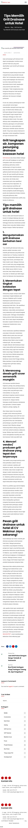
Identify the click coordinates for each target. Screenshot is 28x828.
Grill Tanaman (14, 733)
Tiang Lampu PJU (14, 753)
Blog (12, 27)
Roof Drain (14, 749)
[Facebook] (7, 646)
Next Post (10, 665)
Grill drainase (6, 158)
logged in (10, 686)
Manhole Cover (14, 737)
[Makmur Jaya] (5, 2)
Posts (14, 741)
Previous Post (11, 653)
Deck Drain (14, 721)
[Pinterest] (13, 646)
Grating (14, 725)
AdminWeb (17, 53)
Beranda (7, 27)
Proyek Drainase (14, 745)
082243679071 (7, 634)
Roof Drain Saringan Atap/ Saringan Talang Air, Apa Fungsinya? (17, 669)
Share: (2, 646)
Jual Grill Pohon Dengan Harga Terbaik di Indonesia (17, 658)
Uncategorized (14, 757)
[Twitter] (10, 646)
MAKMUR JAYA (18, 821)
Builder (14, 713)
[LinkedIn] (16, 646)
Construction (14, 717)
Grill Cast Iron (18, 27)
